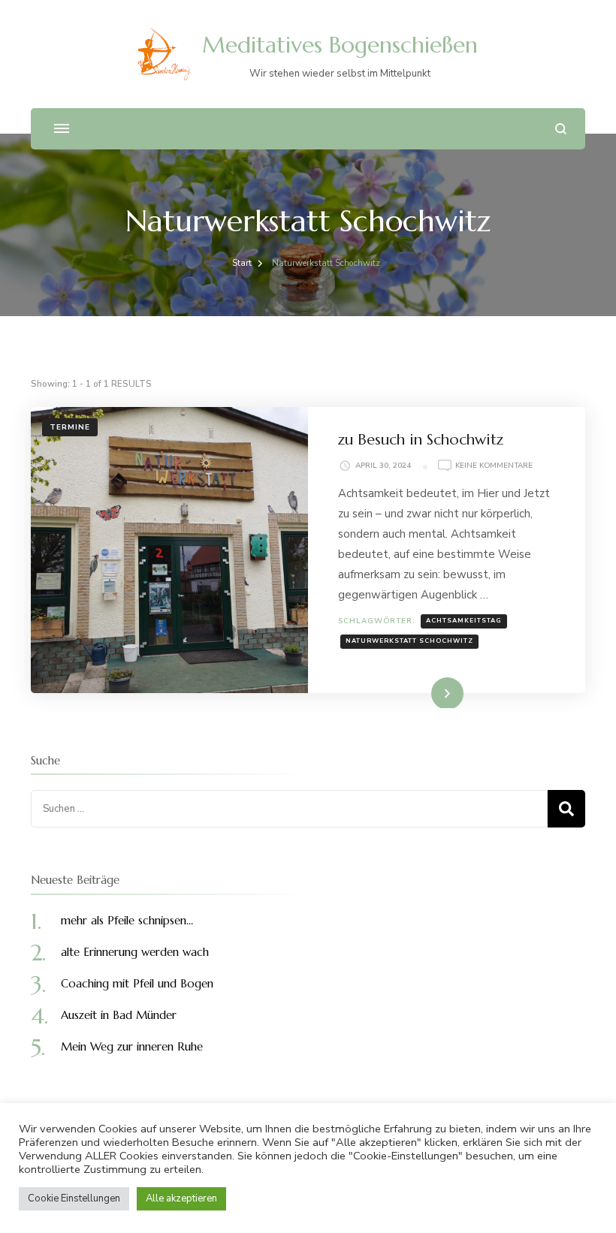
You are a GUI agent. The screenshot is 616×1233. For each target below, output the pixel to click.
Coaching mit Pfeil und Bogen (137, 983)
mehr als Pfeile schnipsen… (127, 920)
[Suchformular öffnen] (561, 129)
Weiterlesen (422, 692)
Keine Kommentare (494, 466)
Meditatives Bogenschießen (340, 45)
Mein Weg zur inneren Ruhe (132, 1046)
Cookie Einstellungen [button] (74, 1198)
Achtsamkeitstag (464, 620)
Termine (70, 427)
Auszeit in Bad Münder (119, 1015)
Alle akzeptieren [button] (181, 1198)
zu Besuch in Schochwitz (420, 439)
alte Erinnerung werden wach (135, 952)
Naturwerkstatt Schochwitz (409, 641)
